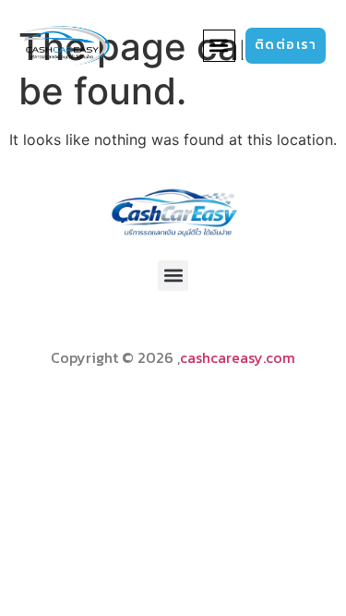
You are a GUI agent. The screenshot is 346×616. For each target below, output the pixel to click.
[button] (219, 46)
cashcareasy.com (237, 357)
